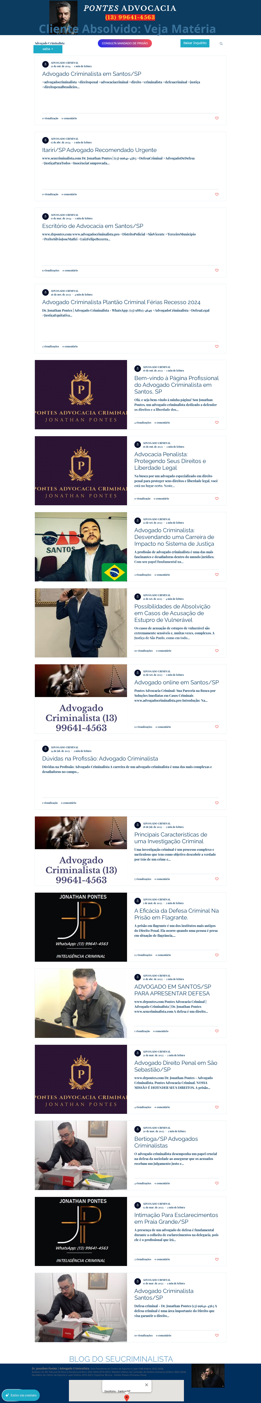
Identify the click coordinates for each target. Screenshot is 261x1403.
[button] (221, 44)
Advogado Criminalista (49, 43)
